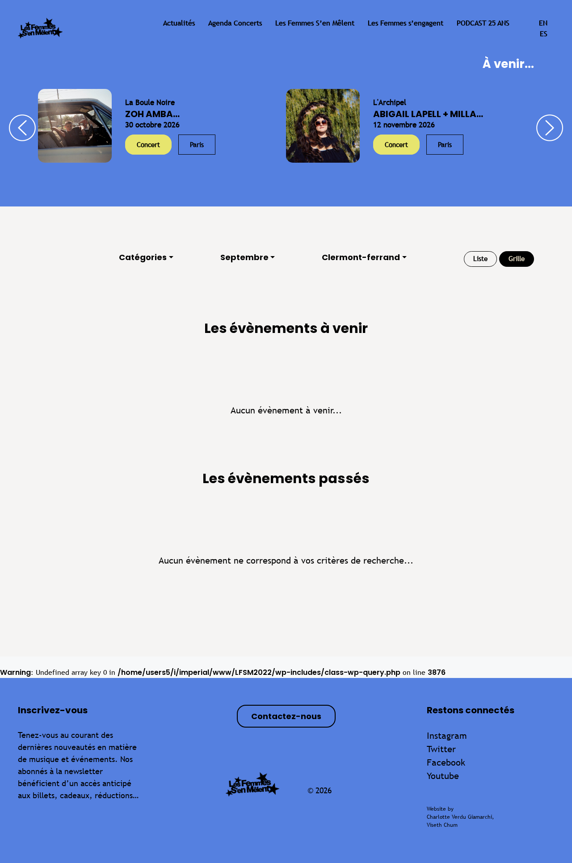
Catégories (143, 257)
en (543, 23)
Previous (22, 127)
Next (549, 127)
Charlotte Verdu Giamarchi (459, 817)
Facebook (446, 762)
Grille (517, 258)
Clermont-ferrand (361, 257)
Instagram (447, 735)
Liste (480, 258)
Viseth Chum (442, 825)
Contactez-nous (286, 716)
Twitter (441, 749)
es (543, 33)
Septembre (244, 257)
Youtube (443, 775)
